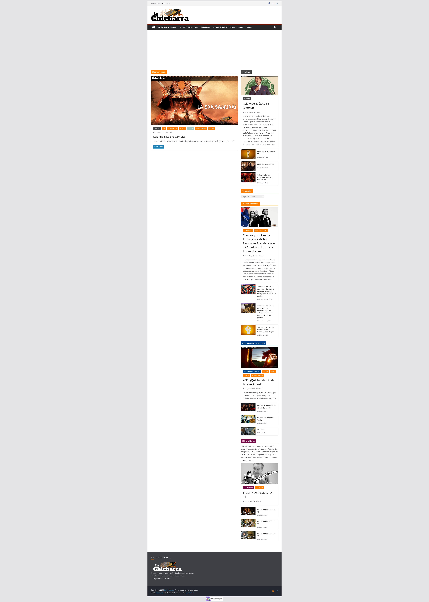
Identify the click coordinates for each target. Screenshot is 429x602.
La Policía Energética (189, 27)
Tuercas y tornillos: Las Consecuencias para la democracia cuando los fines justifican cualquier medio (266, 291)
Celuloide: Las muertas (265, 164)
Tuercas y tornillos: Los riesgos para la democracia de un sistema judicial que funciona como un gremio (265, 312)
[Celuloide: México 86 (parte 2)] (259, 85)
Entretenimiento (201, 128)
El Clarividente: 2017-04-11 (266, 534)
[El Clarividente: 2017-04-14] (259, 473)
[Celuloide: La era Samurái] (194, 100)
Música (273, 371)
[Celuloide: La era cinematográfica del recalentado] (248, 178)
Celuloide (205, 27)
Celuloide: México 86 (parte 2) (256, 105)
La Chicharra (259, 488)
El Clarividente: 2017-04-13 (266, 510)
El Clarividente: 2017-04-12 (266, 522)
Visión (249, 27)
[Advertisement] (214, 53)
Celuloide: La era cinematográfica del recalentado (264, 177)
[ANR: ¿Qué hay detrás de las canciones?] (259, 357)
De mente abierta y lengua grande (228, 27)
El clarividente (248, 488)
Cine (164, 128)
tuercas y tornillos (261, 230)
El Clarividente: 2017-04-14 (258, 494)
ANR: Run (260, 429)
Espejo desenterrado (167, 27)
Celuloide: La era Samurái (169, 136)
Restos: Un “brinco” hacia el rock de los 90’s (266, 406)
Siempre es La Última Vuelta (265, 419)
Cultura (190, 128)
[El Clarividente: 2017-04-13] (248, 512)
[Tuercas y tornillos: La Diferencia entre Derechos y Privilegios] (248, 331)
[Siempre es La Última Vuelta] (248, 420)
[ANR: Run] (248, 431)
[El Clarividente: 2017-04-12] (248, 524)
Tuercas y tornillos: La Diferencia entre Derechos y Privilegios (265, 329)
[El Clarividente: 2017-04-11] (248, 536)
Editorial (169, 132)
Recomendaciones (257, 375)
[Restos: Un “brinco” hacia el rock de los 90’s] (248, 408)
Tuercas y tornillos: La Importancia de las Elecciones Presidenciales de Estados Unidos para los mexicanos (259, 243)
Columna (182, 128)
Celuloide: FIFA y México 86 (266, 152)
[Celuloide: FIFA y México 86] (248, 154)
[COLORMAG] (167, 563)
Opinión (211, 128)
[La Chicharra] (153, 27)
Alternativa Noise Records (252, 371)
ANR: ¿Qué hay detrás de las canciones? (258, 382)
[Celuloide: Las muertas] (248, 166)
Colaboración (172, 128)
